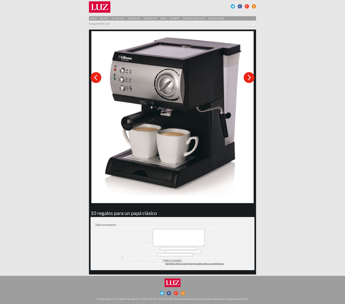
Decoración (150, 18)
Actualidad (118, 18)
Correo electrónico (154, 251)
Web (154, 254)
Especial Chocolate (194, 18)
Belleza (104, 18)
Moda (93, 18)
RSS (254, 6)
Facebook (240, 6)
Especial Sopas (216, 18)
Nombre (154, 248)
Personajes (134, 18)
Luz (99, 7)
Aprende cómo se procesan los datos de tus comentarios (194, 263)
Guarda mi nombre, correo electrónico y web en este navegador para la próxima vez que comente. (174, 257)
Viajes (163, 18)
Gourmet (175, 18)
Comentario (146, 245)
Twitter (233, 6)
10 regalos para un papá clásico (124, 213)
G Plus (247, 6)
